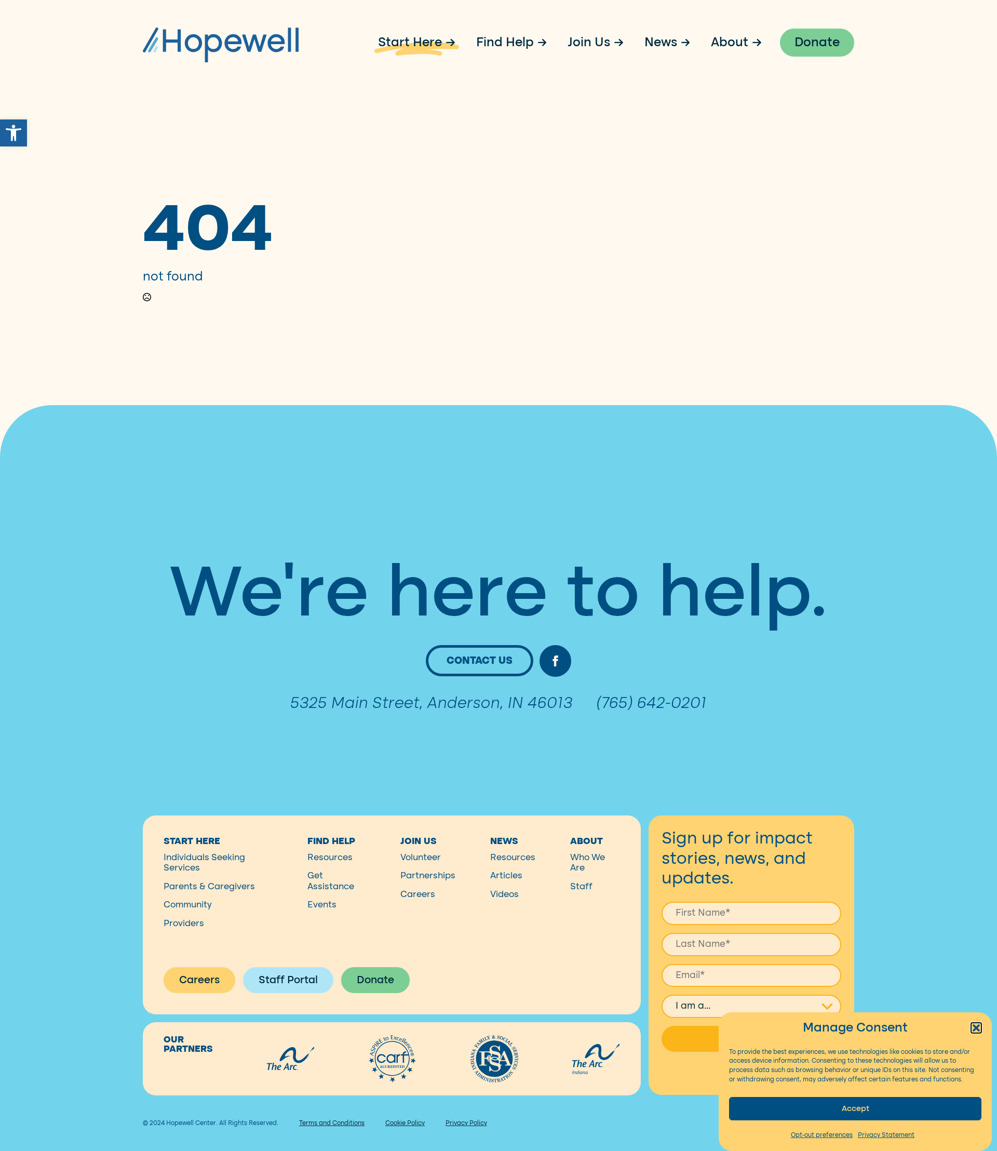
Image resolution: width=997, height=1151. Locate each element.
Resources (330, 857)
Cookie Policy (405, 1123)
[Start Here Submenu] (454, 42)
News (660, 42)
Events (321, 904)
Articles (506, 875)
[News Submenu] (689, 42)
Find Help (505, 42)
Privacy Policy (466, 1123)
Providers (184, 923)
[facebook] (555, 661)
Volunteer (420, 857)
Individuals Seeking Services (204, 862)
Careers (417, 894)
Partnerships (427, 875)
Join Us (589, 42)
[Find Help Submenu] (546, 42)
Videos (504, 894)
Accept (855, 1108)
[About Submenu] (760, 42)
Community (188, 904)
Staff (581, 886)
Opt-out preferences (822, 1135)
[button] (13, 132)
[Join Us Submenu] (622, 42)
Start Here (410, 42)
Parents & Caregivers (209, 886)
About (729, 42)
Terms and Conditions (332, 1123)
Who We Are (587, 862)
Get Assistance (330, 880)
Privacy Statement (886, 1135)
